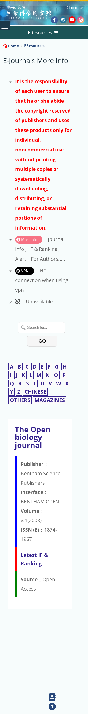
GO (42, 341)
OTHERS (20, 400)
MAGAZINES (49, 400)
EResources (34, 45)
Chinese (74, 7)
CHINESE (35, 391)
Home (13, 46)
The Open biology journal (32, 437)
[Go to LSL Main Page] (35, 13)
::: (84, 45)
